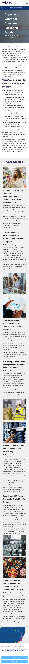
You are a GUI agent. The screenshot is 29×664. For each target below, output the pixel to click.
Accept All (14, 661)
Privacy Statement (11, 650)
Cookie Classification (20, 650)
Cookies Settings (14, 653)
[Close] (27, 644)
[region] (14, 653)
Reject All (14, 657)
